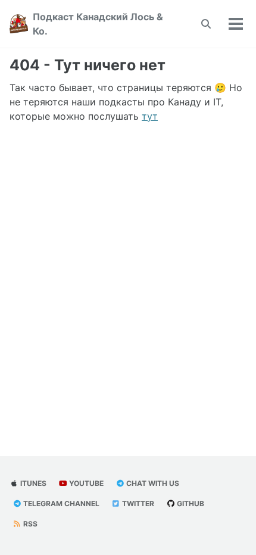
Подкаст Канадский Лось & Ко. (98, 24)
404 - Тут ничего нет (88, 65)
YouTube (85, 483)
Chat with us (151, 483)
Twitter (137, 503)
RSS (29, 523)
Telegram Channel (60, 503)
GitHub (189, 503)
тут (150, 116)
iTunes (32, 483)
